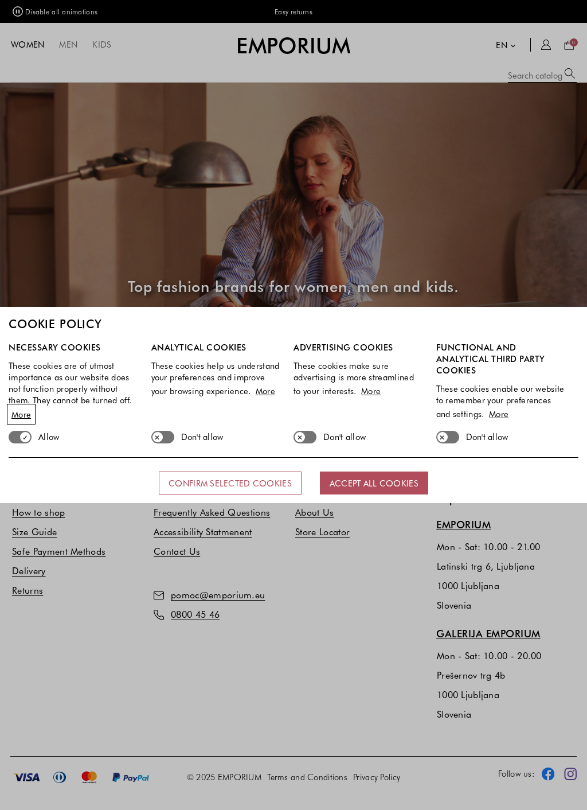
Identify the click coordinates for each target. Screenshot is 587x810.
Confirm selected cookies (230, 483)
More (21, 414)
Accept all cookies (374, 483)
